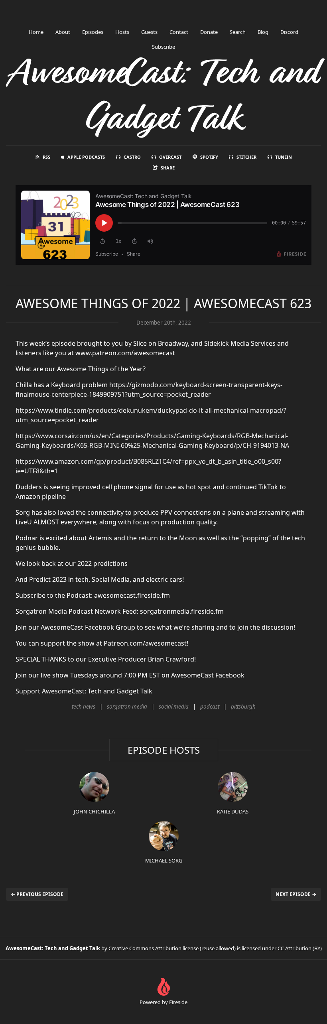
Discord (289, 31)
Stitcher (246, 157)
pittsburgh (243, 706)
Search (238, 31)
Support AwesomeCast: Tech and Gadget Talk (84, 691)
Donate (209, 31)
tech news (83, 706)
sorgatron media (127, 706)
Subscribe (163, 46)
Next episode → (296, 894)
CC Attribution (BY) (300, 948)
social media (174, 706)
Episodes (92, 31)
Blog (263, 31)
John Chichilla (94, 811)
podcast (209, 706)
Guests (149, 31)
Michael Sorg (163, 860)
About (62, 31)
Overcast (170, 157)
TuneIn (283, 157)
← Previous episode (37, 894)
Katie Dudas (232, 811)
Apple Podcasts (86, 157)
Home (36, 31)
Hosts (122, 31)
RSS (46, 157)
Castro (132, 157)
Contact (178, 31)
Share (168, 168)
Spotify (209, 157)
